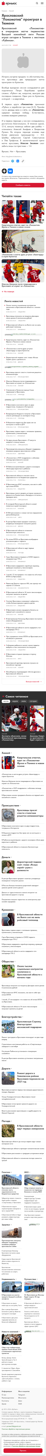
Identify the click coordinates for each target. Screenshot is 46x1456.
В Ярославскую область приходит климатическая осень (23, 1149)
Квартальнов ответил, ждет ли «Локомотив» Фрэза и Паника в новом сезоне (23, 341)
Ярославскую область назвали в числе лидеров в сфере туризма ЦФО (33, 1324)
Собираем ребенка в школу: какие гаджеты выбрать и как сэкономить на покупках (22, 646)
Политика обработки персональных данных (16, 1429)
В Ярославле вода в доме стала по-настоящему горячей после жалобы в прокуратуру (34, 1209)
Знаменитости (23, 588)
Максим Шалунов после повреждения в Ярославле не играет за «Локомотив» (21, 382)
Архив (4, 1404)
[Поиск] (37, 3)
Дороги (6, 1068)
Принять (23, 1451)
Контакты (5, 1401)
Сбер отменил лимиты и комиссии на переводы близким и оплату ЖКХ (33, 1190)
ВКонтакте (22, 1398)
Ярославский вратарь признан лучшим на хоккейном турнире (22, 664)
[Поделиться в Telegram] (12, 161)
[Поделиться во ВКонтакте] (18, 161)
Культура (21, 508)
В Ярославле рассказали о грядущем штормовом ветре (23, 1153)
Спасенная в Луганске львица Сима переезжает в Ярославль (20, 391)
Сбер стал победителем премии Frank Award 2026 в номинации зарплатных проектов (11, 1350)
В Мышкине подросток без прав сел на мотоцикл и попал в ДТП (21, 423)
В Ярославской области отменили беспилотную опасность (19, 531)
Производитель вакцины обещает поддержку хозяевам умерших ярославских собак (23, 450)
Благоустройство (12, 1016)
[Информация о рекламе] (41, 335)
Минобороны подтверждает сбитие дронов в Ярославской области (23, 673)
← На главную (8, 291)
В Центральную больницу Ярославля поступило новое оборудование (24, 620)
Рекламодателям (8, 1398)
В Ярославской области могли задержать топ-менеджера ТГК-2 (23, 629)
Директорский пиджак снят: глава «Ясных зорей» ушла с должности (22, 358)
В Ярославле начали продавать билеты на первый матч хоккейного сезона (22, 611)
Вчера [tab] (24, 701)
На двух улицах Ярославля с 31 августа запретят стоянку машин (21, 441)
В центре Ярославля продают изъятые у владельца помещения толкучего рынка (21, 523)
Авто (20, 517)
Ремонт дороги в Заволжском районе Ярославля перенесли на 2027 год (30, 1077)
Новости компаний (10, 1332)
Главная (4, 11)
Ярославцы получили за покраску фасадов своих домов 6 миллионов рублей (22, 317)
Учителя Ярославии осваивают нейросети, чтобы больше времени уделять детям (22, 602)
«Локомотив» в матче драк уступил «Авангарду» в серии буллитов (19, 350)
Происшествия (23, 377)
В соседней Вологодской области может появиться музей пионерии (21, 505)
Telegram (21, 1395)
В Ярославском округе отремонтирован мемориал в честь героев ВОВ (11, 1209)
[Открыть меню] (42, 3)
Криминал (21, 329)
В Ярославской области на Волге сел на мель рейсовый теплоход (23, 326)
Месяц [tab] (5, 701)
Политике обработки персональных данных (26, 1446)
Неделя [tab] (15, 701)
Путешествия (30, 1279)
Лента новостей (13, 301)
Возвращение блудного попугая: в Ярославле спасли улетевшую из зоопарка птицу (23, 415)
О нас (4, 1395)
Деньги (20, 362)
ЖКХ (26, 1172)
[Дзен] (4, 171)
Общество (21, 312)
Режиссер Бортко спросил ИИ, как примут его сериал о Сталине (23, 584)
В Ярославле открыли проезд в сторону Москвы (21, 655)
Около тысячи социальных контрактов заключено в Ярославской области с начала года (23, 307)
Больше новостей (32, 682)
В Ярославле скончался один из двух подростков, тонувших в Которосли (20, 406)
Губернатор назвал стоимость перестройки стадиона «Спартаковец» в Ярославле (11, 1200)
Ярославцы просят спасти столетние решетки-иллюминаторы (24, 373)
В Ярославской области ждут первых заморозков (20, 549)
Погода (21, 552)
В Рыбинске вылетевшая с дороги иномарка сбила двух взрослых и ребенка (23, 468)
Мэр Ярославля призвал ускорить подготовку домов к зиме (33, 1217)
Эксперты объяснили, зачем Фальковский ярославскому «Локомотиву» (14, 738)
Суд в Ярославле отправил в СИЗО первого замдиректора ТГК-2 (22, 558)
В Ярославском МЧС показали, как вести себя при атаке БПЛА (24, 485)
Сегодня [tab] (33, 701)
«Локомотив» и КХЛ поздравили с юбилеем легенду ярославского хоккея (22, 459)
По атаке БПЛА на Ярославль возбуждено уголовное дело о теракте (22, 540)
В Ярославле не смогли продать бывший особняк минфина (12, 1297)
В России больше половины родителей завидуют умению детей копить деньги (20, 886)
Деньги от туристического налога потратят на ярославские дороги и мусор (19, 893)
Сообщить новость (23, 185)
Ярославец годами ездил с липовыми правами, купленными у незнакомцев (24, 432)
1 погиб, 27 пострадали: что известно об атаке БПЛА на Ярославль (24, 576)
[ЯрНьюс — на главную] (9, 3)
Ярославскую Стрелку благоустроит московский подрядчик (29, 1024)
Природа (21, 394)
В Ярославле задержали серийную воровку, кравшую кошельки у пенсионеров (22, 567)
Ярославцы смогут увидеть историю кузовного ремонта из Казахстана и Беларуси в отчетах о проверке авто (24, 495)
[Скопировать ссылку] (23, 161)
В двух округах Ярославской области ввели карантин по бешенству (11, 1261)
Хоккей (11, 11)
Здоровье (21, 453)
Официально (23, 445)
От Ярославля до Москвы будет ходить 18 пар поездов (34, 1297)
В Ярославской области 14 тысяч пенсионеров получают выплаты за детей (24, 593)
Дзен (20, 1401)
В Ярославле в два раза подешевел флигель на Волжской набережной (10, 1320)
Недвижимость (8, 1279)
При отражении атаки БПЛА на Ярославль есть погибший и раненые (24, 637)
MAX (20, 1404)
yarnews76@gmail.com (13, 1426)
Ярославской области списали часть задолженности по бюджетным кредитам (21, 476)
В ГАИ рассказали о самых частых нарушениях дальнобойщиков (24, 514)
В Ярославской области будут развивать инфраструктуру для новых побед (11, 1217)
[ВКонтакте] (10, 171)
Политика (21, 480)
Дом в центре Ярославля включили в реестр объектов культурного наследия (11, 1312)
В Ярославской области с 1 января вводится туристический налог (33, 1305)
